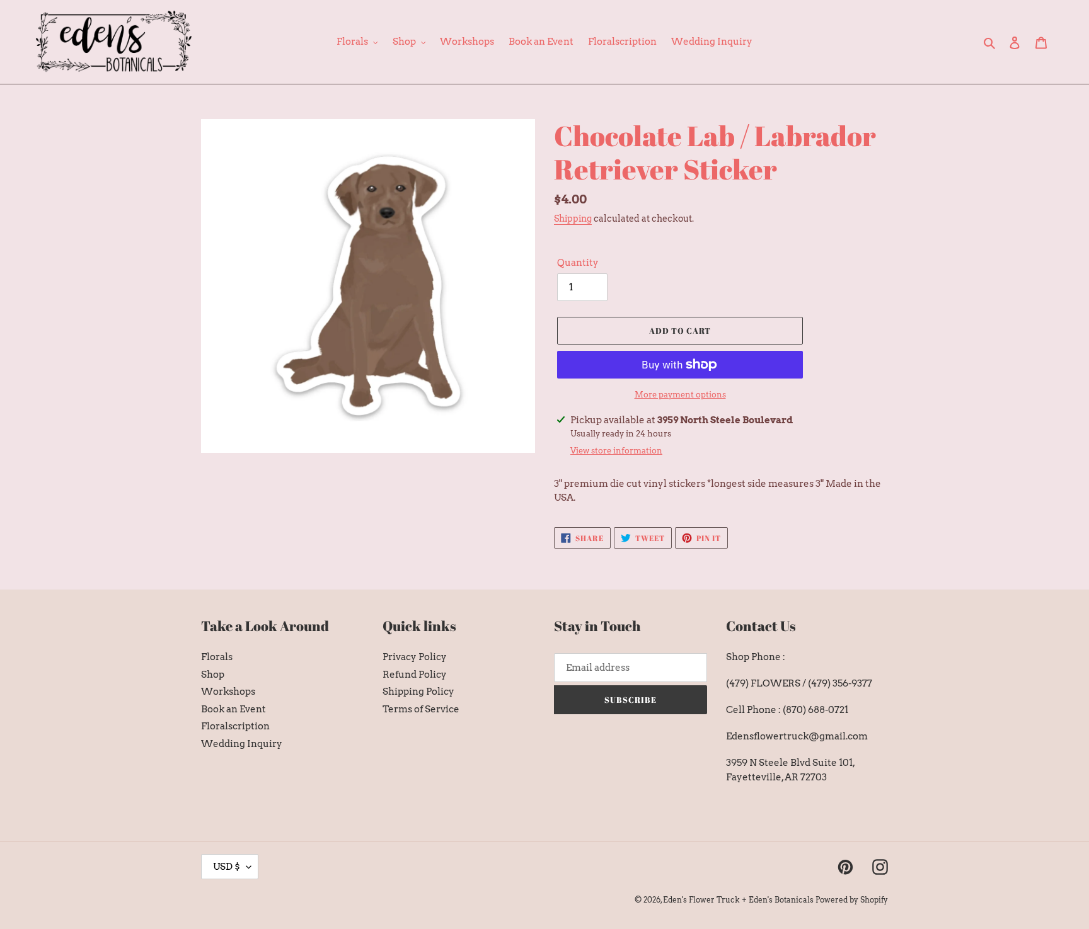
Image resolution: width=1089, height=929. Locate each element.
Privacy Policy (415, 657)
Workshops (228, 691)
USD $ (226, 866)
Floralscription (235, 726)
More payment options (680, 394)
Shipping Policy (418, 691)
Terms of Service (421, 709)
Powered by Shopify (851, 899)
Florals (217, 657)
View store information (616, 450)
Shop (212, 674)
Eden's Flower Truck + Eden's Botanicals (738, 899)
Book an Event (233, 709)
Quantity (578, 262)
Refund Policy (415, 674)
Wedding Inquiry (241, 743)
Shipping (573, 219)
